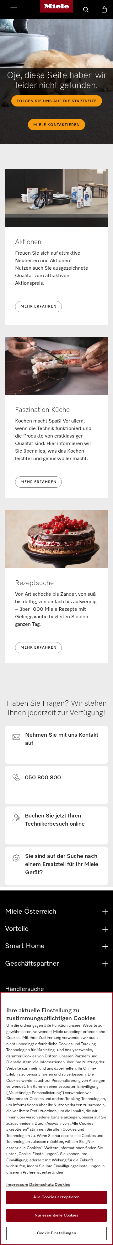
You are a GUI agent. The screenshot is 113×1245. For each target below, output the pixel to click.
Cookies (62, 1185)
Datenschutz (41, 1185)
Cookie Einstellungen (56, 1233)
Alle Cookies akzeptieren (56, 1197)
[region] (56, 1118)
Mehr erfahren (38, 307)
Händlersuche (24, 989)
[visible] (60, 740)
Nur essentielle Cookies (57, 1215)
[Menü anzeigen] (14, 10)
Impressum (17, 1185)
